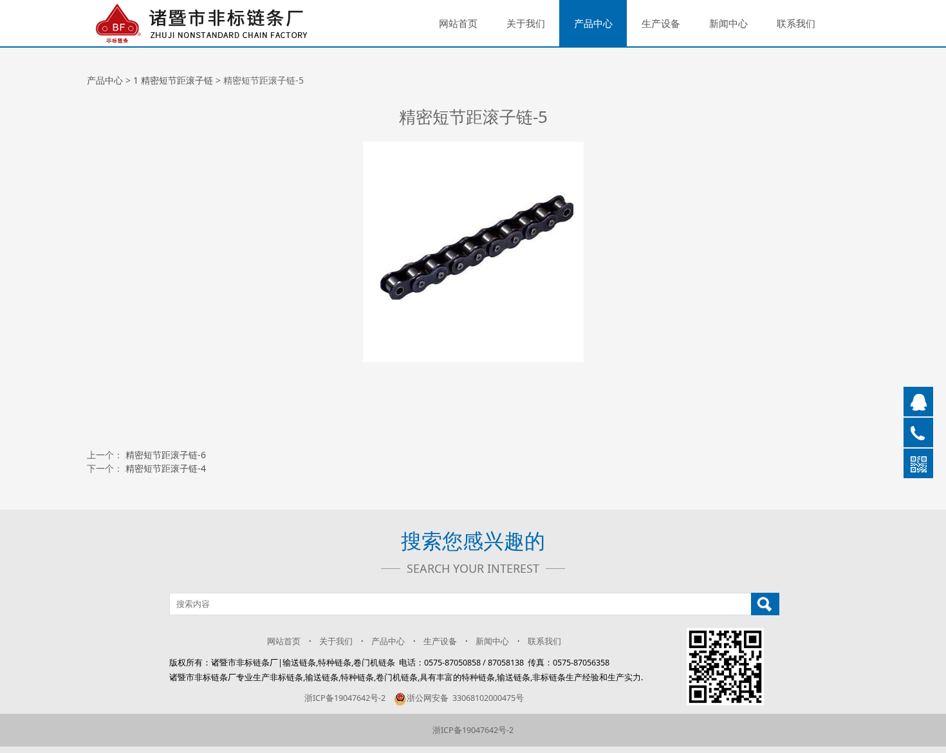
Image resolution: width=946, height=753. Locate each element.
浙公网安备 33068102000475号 (465, 698)
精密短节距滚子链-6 (165, 455)
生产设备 (661, 23)
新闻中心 (728, 23)
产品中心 (593, 23)
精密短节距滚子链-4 (165, 468)
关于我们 (525, 23)
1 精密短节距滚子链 (173, 80)
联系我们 (796, 23)
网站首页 (458, 23)
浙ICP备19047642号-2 (344, 698)
